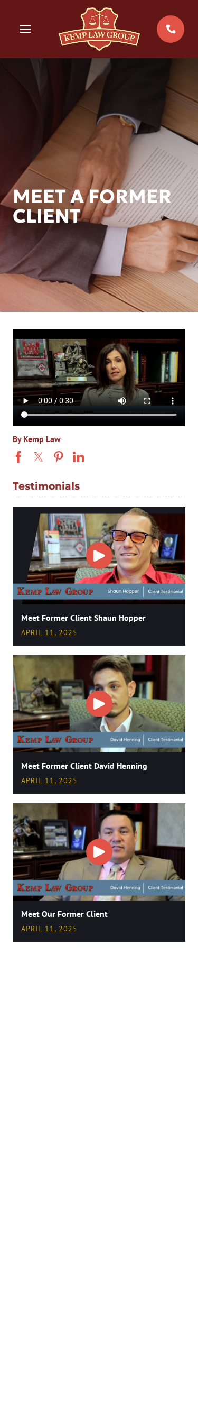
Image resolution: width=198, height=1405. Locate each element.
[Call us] (170, 29)
